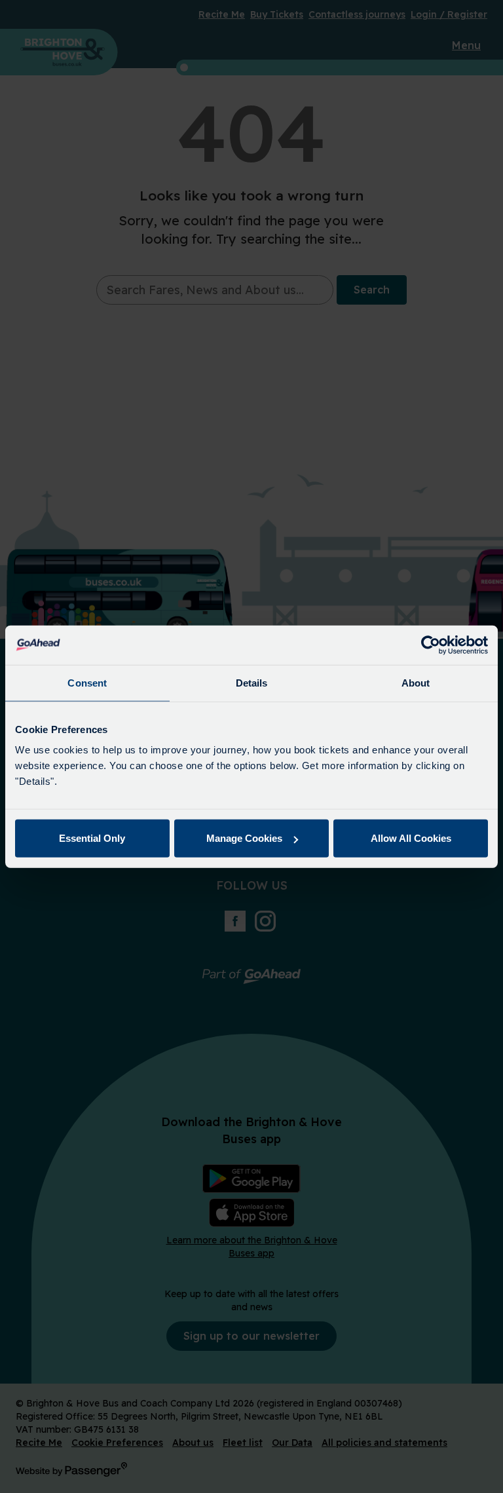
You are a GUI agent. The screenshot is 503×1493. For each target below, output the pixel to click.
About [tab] (415, 682)
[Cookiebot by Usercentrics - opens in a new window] (430, 644)
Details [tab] (252, 682)
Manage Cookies (244, 838)
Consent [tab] (87, 682)
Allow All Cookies (411, 838)
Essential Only (92, 838)
